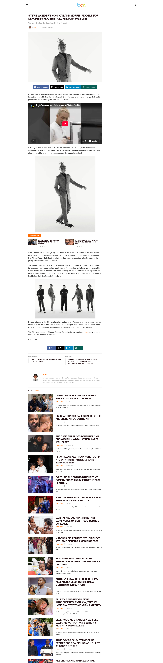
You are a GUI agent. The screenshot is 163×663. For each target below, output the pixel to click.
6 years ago (44, 28)
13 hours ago (69, 445)
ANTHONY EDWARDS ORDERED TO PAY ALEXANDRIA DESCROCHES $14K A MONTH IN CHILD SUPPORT (77, 581)
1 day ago (68, 503)
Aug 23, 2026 (42, 246)
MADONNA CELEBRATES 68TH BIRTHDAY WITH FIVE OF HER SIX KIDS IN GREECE (78, 540)
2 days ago (68, 526)
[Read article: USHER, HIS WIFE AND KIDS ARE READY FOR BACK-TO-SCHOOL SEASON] (40, 403)
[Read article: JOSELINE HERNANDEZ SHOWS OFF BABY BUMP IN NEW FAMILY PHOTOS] (40, 504)
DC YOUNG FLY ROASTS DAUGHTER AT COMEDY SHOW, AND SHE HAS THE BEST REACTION (78, 480)
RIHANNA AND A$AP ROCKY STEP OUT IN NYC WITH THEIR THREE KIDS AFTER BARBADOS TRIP (78, 459)
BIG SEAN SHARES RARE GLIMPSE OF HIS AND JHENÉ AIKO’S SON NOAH (78, 417)
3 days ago (68, 544)
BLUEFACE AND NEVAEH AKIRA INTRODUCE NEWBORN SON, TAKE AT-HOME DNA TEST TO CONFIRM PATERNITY (78, 602)
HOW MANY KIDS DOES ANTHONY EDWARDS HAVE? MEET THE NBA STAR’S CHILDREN (78, 561)
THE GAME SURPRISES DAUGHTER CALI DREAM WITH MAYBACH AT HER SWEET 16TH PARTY (77, 439)
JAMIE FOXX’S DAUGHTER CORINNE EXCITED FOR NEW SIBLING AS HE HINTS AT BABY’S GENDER (78, 643)
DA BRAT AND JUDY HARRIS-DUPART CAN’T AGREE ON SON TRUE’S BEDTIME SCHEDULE (77, 520)
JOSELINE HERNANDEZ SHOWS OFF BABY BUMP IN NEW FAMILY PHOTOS (78, 499)
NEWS (51, 28)
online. (86, 332)
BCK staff (60, 401)
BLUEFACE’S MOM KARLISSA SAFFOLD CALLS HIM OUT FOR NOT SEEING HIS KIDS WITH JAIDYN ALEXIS (77, 622)
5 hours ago (69, 401)
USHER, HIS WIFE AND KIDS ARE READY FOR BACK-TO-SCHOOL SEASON (77, 397)
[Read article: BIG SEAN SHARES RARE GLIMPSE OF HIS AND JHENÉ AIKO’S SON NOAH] (40, 423)
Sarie (35, 28)
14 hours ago (69, 486)
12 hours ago (69, 422)
